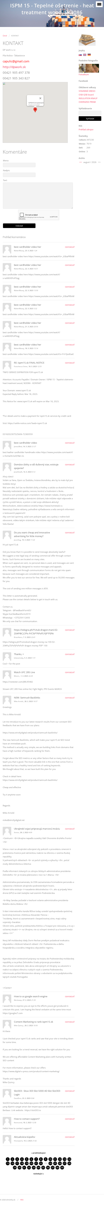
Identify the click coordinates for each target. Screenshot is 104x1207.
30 (19, 1167)
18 (22, 1163)
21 (36, 1163)
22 (41, 1163)
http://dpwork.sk (14, 67)
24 (50, 1163)
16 (12, 1163)
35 (43, 1167)
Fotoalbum (84, 74)
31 (24, 1167)
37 (52, 1167)
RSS (21, 1199)
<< (80, 162)
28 (69, 1163)
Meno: (6, 160)
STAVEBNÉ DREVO (87, 91)
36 (48, 1167)
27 (64, 1163)
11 (55, 1159)
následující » (38, 1173)
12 (60, 1159)
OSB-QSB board (86, 94)
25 (55, 1163)
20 (31, 1163)
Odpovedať (70, 247)
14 (69, 1159)
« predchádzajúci (38, 1153)
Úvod (5, 35)
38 (57, 1167)
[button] (35, 110)
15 (7, 1163)
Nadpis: (6, 170)
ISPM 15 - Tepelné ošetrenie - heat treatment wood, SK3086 (52, 9)
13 (64, 1159)
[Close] (40, 98)
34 (38, 1167)
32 (29, 1167)
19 (26, 1163)
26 (60, 1163)
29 (15, 1167)
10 (50, 1159)
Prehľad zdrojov (86, 129)
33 (33, 1167)
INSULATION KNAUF (88, 98)
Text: (5, 180)
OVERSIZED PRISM (87, 102)
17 (17, 1163)
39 (62, 1167)
